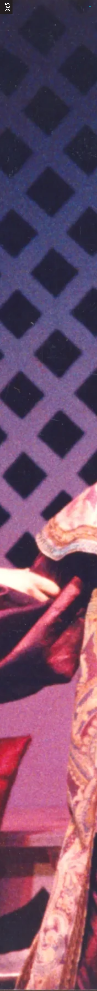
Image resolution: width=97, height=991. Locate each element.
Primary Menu (90, 7)
